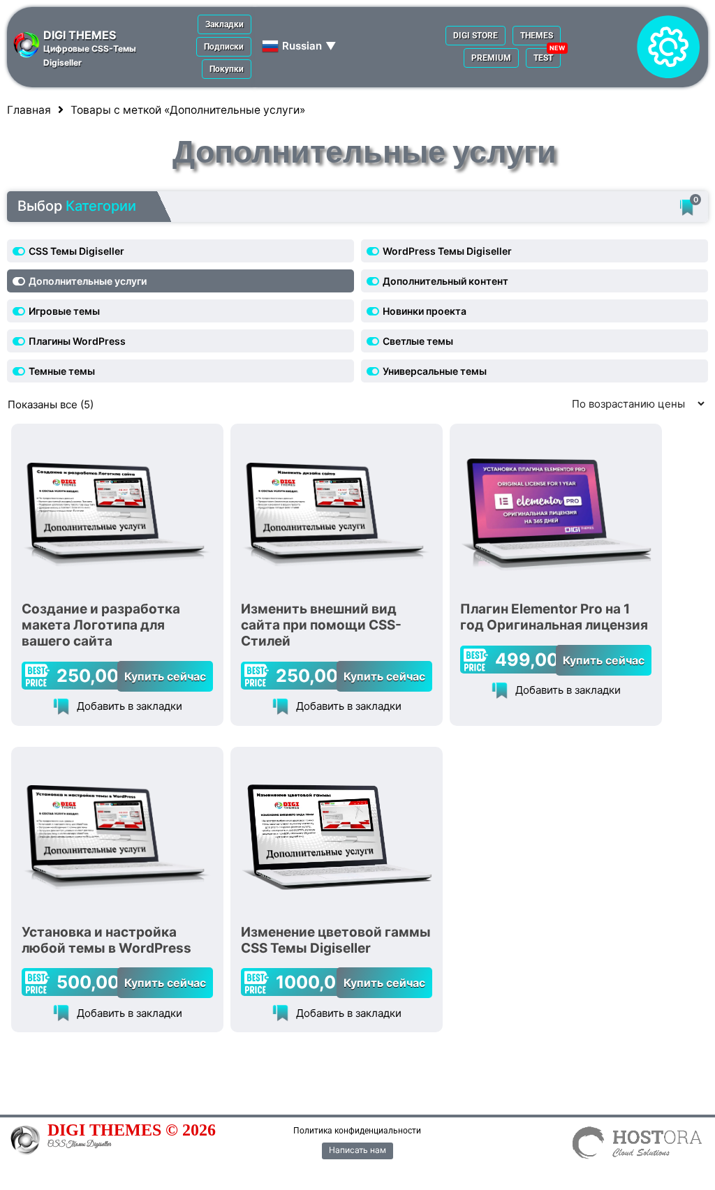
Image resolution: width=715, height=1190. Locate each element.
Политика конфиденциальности (357, 1131)
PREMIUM (491, 58)
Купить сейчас (165, 676)
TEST (543, 58)
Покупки (226, 69)
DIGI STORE (475, 35)
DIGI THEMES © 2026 (131, 1130)
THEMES (536, 35)
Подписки (224, 47)
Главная (29, 110)
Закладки (224, 24)
